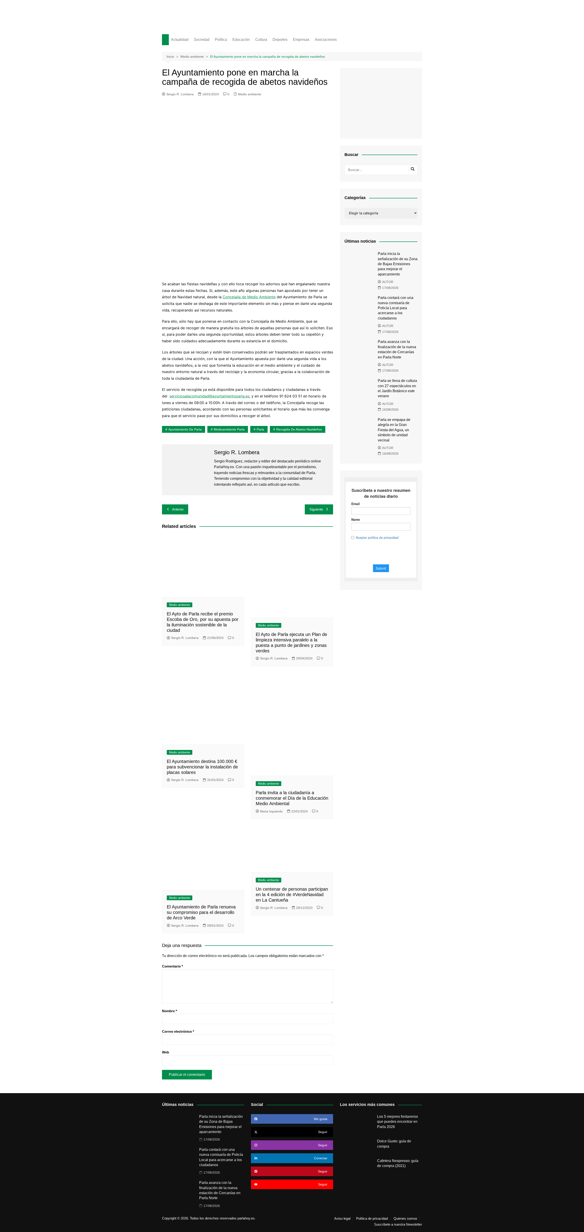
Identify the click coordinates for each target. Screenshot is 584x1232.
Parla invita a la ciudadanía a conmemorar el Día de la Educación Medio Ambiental (292, 798)
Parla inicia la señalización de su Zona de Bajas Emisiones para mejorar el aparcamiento (397, 264)
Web (165, 1052)
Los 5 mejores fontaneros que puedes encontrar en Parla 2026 (397, 1122)
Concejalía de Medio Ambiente (249, 297)
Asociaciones (326, 39)
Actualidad (179, 39)
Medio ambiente (249, 94)
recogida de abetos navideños (299, 429)
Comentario (172, 966)
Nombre (169, 1011)
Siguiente (316, 509)
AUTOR (387, 282)
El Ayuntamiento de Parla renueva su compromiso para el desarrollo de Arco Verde (201, 912)
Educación (241, 39)
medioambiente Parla (229, 429)
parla (260, 429)
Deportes (280, 39)
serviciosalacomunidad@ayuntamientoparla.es (209, 396)
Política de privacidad (372, 1218)
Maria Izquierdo (271, 811)
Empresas (301, 39)
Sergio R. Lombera (180, 94)
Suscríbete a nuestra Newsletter (398, 1224)
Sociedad (201, 39)
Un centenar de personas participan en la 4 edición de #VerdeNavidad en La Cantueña (292, 895)
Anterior (178, 509)
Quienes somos (405, 1218)
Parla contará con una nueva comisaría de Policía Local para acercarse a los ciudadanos (395, 308)
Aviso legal (342, 1218)
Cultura (261, 39)
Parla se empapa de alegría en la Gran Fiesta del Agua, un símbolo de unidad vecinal (394, 430)
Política (221, 39)
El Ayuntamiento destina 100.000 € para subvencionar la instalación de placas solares (202, 767)
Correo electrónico (178, 1031)
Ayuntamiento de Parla (185, 429)
